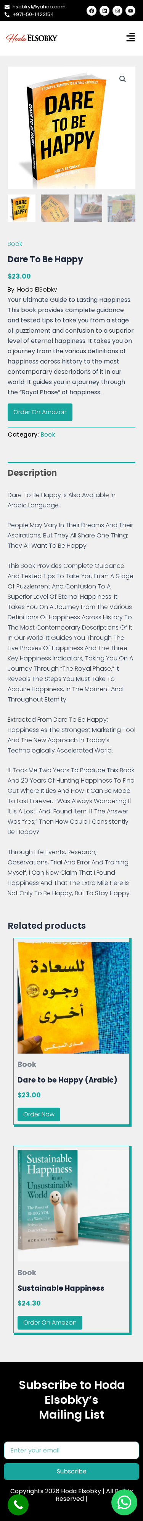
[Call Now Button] (18, 1504)
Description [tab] (32, 473)
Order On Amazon (40, 412)
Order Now (39, 1114)
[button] (123, 79)
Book (15, 243)
